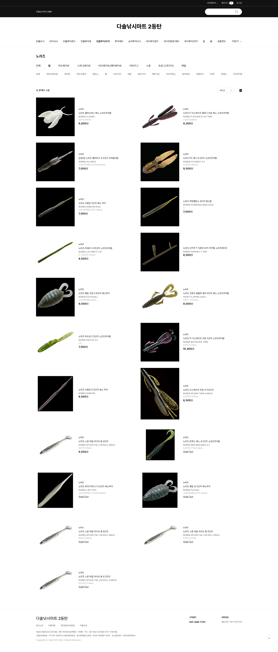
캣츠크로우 (81, 74)
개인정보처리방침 (67, 625)
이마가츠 (117, 74)
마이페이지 (211, 3)
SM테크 (200, 74)
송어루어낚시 (134, 41)
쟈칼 (129, 74)
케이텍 (67, 74)
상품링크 (86, 117)
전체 (38, 65)
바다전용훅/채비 (171, 41)
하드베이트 (64, 65)
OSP (212, 74)
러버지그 (134, 65)
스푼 (148, 65)
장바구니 (227, 3)
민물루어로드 (69, 41)
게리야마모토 (52, 74)
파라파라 (186, 74)
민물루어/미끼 (103, 41)
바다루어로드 (152, 41)
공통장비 (221, 41)
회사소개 (39, 625)
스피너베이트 (84, 65)
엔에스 (224, 74)
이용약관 (51, 625)
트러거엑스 (171, 74)
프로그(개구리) (166, 65)
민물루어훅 (86, 41)
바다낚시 (54, 41)
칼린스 (95, 74)
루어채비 (119, 41)
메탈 (184, 65)
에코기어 (141, 74)
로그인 (239, 3)
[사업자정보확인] (69, 635)
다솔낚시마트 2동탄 (139, 26)
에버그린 (156, 74)
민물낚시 (40, 41)
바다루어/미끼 (191, 41)
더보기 (235, 41)
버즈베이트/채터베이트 (110, 65)
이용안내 (83, 625)
